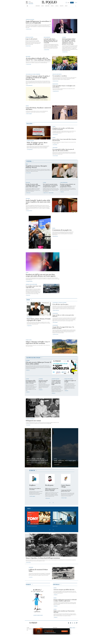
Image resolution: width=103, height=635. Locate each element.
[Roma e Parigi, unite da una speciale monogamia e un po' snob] (38, 447)
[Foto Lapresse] (64, 63)
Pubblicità (41, 627)
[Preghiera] (34, 479)
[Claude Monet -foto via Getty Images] (51, 544)
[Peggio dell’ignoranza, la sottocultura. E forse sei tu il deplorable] (64, 26)
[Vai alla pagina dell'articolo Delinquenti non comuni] (42, 407)
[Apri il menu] (27, 5)
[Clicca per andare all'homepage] (33, 623)
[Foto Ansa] (64, 205)
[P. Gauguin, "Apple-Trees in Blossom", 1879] (64, 346)
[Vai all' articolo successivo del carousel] (53, 502)
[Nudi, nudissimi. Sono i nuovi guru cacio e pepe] (65, 447)
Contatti (28, 627)
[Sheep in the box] (64, 518)
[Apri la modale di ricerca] (75, 5)
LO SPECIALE (64, 631)
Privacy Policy (55, 627)
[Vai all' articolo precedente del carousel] (50, 502)
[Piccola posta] (50, 479)
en (76, 2)
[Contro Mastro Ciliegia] (66, 479)
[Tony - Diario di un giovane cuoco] (38, 518)
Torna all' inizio (72, 627)
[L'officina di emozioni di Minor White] (63, 573)
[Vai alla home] (49, 2)
